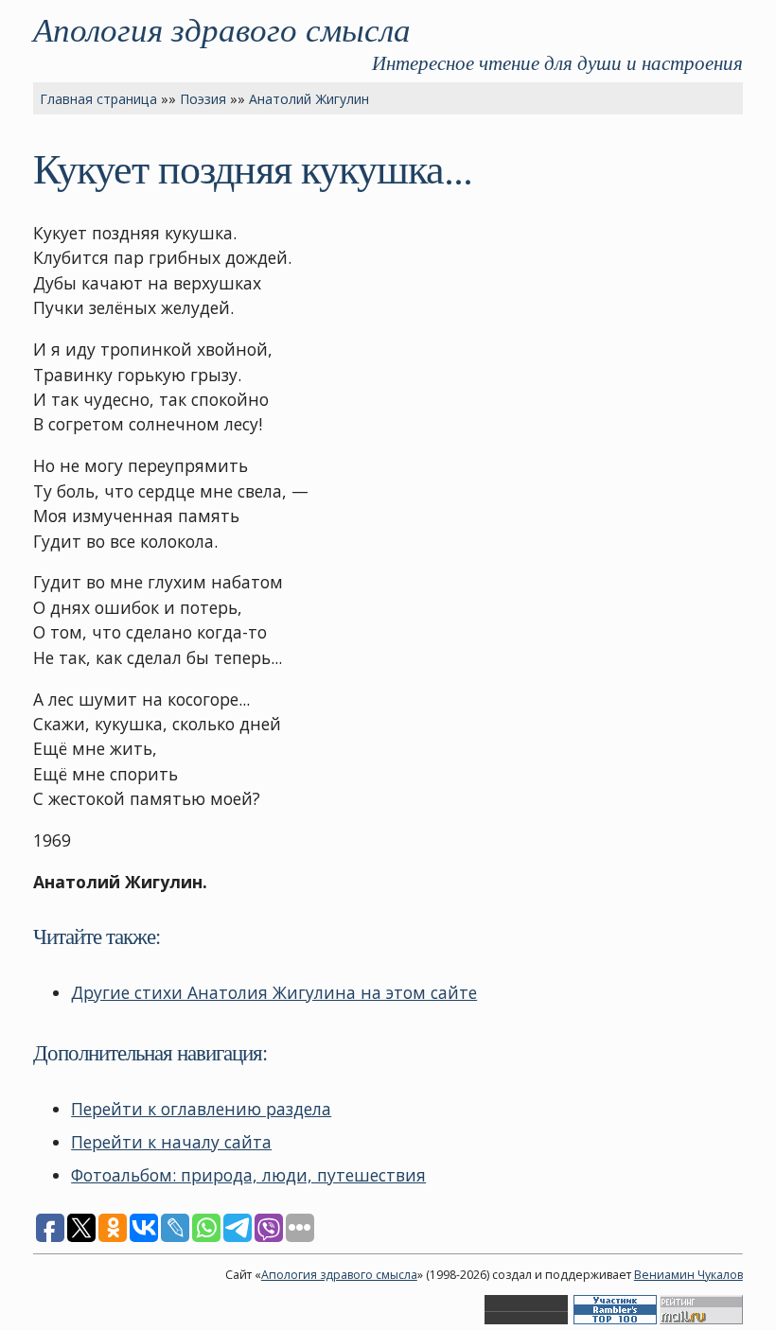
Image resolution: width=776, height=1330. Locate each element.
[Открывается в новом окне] (526, 1320)
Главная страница (98, 99)
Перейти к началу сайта (171, 1141)
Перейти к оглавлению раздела (201, 1108)
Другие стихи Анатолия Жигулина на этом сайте (274, 992)
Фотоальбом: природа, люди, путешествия (248, 1175)
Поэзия (203, 99)
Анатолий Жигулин (309, 99)
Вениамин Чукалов (688, 1275)
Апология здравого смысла (222, 28)
